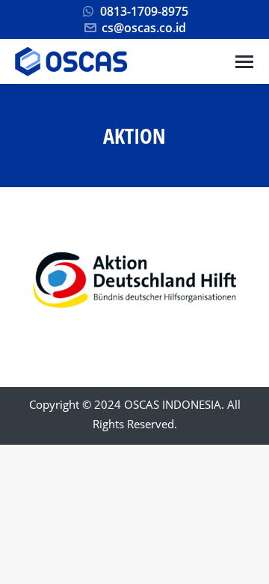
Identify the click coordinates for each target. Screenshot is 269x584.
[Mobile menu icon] (244, 61)
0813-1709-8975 (144, 11)
